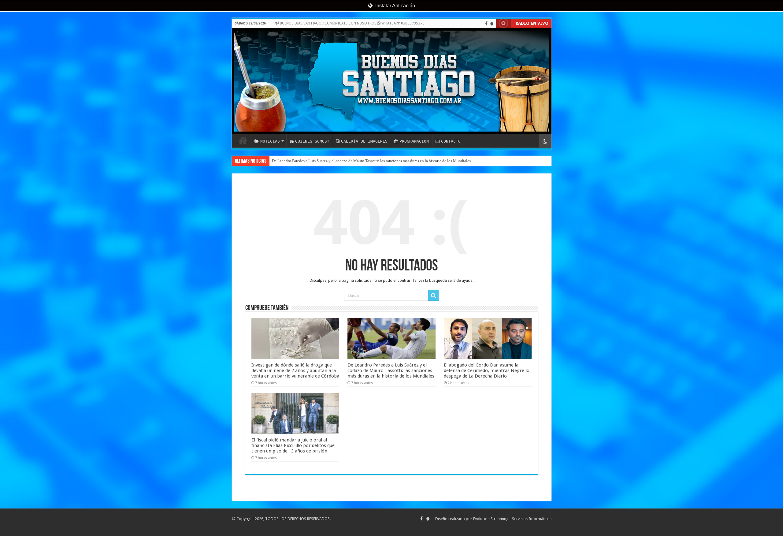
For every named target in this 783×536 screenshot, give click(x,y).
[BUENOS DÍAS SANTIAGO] (391, 81)
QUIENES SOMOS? (312, 141)
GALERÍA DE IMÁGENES (364, 141)
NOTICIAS (270, 141)
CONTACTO (451, 141)
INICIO (243, 140)
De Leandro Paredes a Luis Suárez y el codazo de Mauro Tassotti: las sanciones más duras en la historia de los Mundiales (371, 160)
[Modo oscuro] (545, 141)
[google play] (491, 23)
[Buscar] (433, 295)
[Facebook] (486, 23)
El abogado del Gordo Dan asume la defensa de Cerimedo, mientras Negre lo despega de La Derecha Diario (486, 370)
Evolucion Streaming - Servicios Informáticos (512, 518)
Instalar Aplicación (394, 5)
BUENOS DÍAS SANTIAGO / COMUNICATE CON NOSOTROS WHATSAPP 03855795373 (352, 23)
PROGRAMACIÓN (414, 141)
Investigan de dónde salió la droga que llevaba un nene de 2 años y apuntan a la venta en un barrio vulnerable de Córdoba (295, 370)
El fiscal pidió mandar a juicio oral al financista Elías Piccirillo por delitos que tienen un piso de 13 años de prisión (293, 445)
